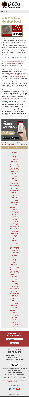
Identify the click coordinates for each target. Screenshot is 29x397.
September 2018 (14, 314)
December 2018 (14, 309)
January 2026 (14, 163)
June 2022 (14, 236)
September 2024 (14, 190)
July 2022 (14, 235)
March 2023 (14, 221)
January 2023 (14, 224)
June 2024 (14, 195)
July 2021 (14, 255)
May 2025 (14, 176)
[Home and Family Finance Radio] (18, 389)
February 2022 (14, 243)
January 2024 (14, 204)
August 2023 (14, 212)
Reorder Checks (20, 359)
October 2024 (14, 188)
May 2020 (14, 279)
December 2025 (14, 164)
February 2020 (14, 285)
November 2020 (14, 269)
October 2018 (14, 312)
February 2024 (14, 202)
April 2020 (14, 281)
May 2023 (14, 218)
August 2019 (14, 295)
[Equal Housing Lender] (10, 389)
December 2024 (14, 185)
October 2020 (14, 271)
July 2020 (14, 276)
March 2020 (14, 283)
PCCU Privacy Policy (14, 385)
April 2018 (14, 322)
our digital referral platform (14, 61)
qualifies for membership (15, 76)
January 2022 (14, 245)
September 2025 (14, 170)
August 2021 (14, 254)
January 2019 (14, 307)
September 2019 (14, 293)
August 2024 (14, 192)
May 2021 (14, 259)
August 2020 (14, 274)
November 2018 (14, 310)
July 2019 (14, 297)
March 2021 (14, 262)
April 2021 (14, 260)
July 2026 (14, 152)
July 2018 (14, 317)
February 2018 (14, 326)
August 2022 (14, 233)
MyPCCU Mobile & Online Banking (14, 355)
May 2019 (14, 300)
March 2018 (14, 324)
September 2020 (14, 272)
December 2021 (14, 247)
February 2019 (14, 305)
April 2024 (14, 199)
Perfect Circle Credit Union (14, 372)
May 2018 (14, 321)
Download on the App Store (15, 137)
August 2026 (14, 151)
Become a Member (10, 359)
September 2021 (14, 252)
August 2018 (14, 315)
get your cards (10, 98)
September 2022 (14, 231)
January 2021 (14, 266)
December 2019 (14, 288)
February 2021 (14, 264)
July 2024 (14, 194)
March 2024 (14, 200)
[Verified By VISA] (13, 389)
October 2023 (14, 209)
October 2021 (14, 250)
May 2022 (14, 238)
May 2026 (14, 156)
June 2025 (14, 175)
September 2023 (14, 211)
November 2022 (14, 228)
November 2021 (14, 248)
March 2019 (14, 303)
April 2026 (14, 157)
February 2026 (14, 161)
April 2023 (14, 219)
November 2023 (14, 207)
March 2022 (14, 242)
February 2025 (14, 182)
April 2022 (14, 240)
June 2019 (14, 298)
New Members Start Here (14, 357)
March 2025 (14, 180)
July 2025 (14, 173)
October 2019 (14, 291)
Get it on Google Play (6, 137)
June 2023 (14, 216)
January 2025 (14, 183)
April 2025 (14, 178)
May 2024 (14, 197)
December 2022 (14, 226)
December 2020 (14, 267)
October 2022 (14, 230)
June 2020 (14, 278)
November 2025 (14, 166)
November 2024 (14, 187)
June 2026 (14, 154)
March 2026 (14, 159)
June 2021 (14, 257)
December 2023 (14, 206)
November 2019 (14, 290)
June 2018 (14, 319)
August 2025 (14, 171)
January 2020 (14, 286)
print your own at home (11, 73)
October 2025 (14, 168)
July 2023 (14, 214)
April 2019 (14, 302)
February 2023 (14, 223)
